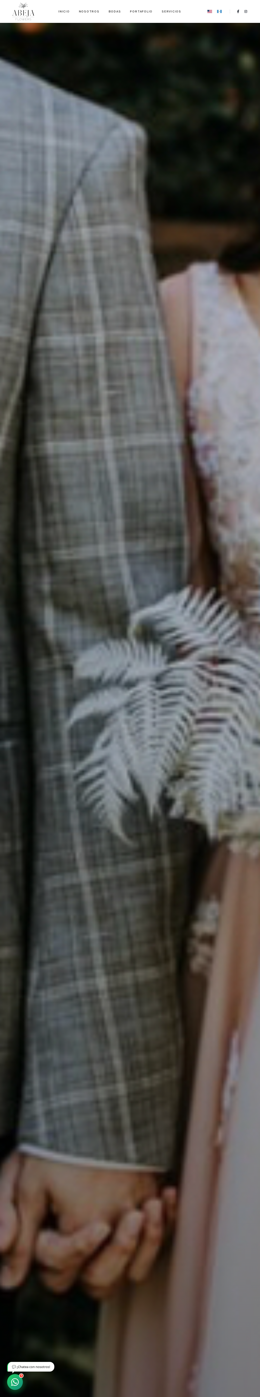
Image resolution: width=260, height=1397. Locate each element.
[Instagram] (246, 11)
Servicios (171, 11)
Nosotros (89, 11)
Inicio (64, 11)
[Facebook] (238, 11)
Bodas (115, 11)
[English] (209, 11)
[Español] (219, 11)
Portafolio (141, 11)
